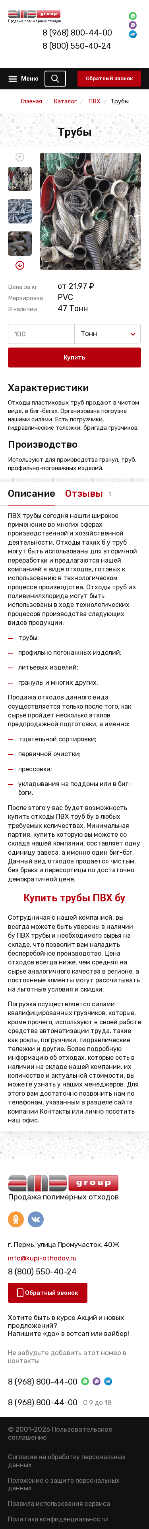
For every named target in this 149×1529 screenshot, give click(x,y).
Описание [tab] (31, 493)
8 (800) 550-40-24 (77, 46)
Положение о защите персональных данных (64, 1484)
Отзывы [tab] (84, 493)
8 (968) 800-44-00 (77, 33)
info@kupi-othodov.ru (42, 1258)
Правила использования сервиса (59, 1503)
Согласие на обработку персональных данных (67, 1460)
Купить (74, 357)
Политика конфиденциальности (58, 1519)
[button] (19, 157)
